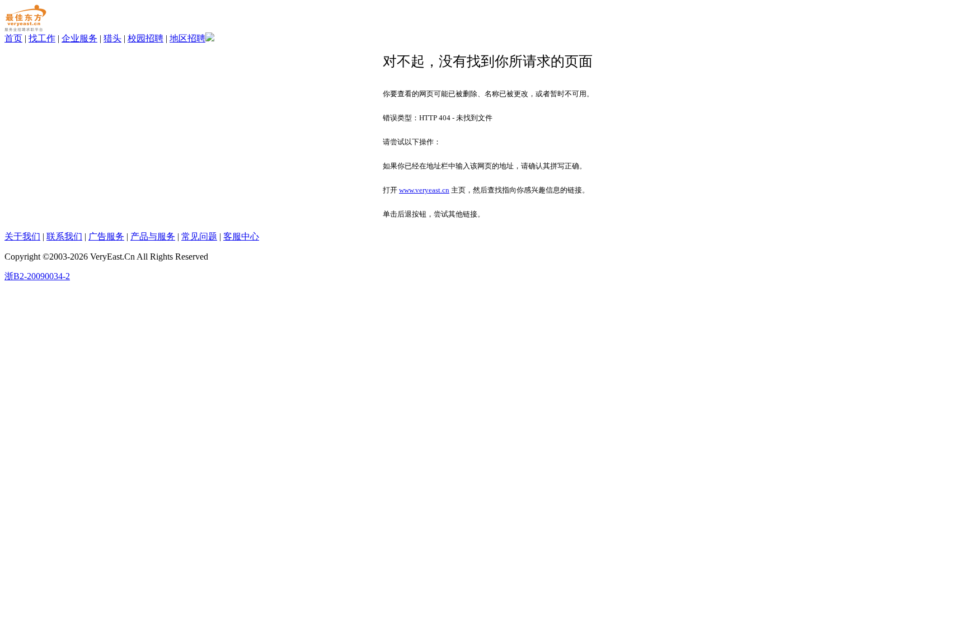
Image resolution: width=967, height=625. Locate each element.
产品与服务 (152, 236)
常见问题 (199, 236)
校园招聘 (145, 38)
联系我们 (64, 236)
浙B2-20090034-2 (37, 276)
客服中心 (241, 236)
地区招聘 (187, 38)
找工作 (42, 38)
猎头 (112, 38)
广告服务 (106, 236)
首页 (13, 38)
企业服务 (79, 38)
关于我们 (22, 236)
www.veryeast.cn (424, 190)
